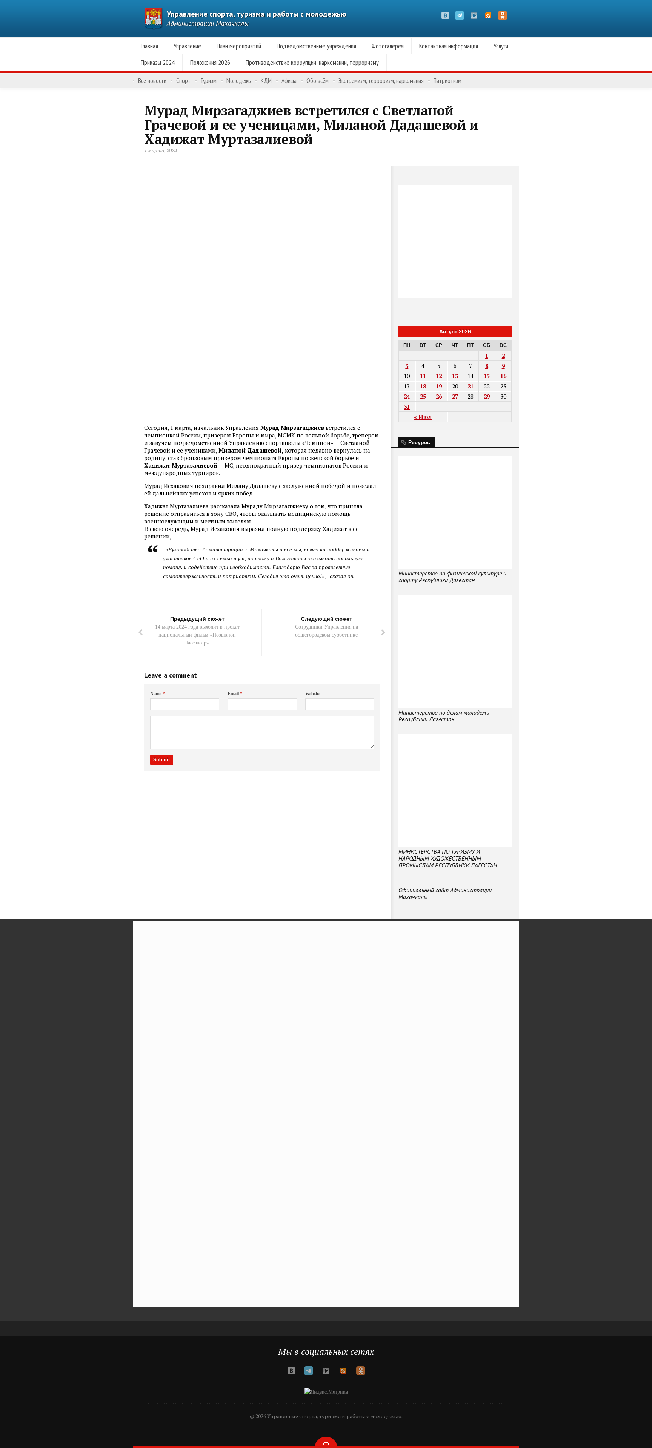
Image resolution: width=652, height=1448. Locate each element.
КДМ (266, 81)
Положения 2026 (210, 62)
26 (439, 396)
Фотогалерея (388, 45)
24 (407, 396)
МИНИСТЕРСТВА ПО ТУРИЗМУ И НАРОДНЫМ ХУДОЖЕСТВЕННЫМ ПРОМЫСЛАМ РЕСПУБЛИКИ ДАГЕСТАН (447, 858)
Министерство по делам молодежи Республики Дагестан (443, 716)
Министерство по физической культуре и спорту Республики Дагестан (452, 576)
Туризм (208, 81)
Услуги (501, 45)
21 (470, 386)
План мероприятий (239, 45)
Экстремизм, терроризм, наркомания (381, 81)
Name (157, 693)
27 (455, 396)
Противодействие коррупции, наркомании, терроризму (312, 62)
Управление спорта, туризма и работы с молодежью (256, 14)
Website (312, 693)
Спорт (183, 81)
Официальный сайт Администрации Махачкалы (445, 893)
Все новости (152, 81)
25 (423, 396)
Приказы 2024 (158, 62)
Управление (187, 45)
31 (407, 406)
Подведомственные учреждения (316, 45)
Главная (149, 45)
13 (455, 376)
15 (487, 376)
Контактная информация (448, 45)
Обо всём (317, 81)
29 (487, 396)
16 (503, 376)
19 (439, 386)
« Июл (423, 416)
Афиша (289, 81)
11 (423, 376)
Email (235, 693)
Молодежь (238, 81)
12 (439, 376)
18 (423, 386)
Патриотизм (447, 81)
